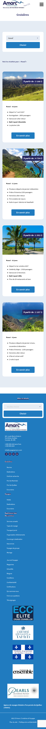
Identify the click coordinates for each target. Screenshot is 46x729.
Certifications (11, 587)
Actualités (10, 569)
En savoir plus (23, 135)
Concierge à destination (14, 539)
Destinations (11, 472)
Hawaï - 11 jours (12, 183)
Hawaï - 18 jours (12, 107)
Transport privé (12, 530)
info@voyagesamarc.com (13, 450)
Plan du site (14, 722)
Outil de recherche (13, 476)
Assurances (10, 544)
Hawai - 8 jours (11, 337)
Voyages (8, 494)
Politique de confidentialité (28, 722)
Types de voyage (12, 526)
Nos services (9, 516)
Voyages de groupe (13, 548)
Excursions (10, 490)
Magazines (10, 564)
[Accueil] (13, 4)
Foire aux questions (13, 596)
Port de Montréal (12, 481)
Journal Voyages (12, 560)
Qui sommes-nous (13, 591)
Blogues (9, 573)
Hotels (9, 500)
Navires (9, 467)
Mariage (9, 553)
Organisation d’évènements (16, 535)
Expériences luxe (11, 513)
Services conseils (12, 521)
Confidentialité (11, 582)
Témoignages (11, 600)
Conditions (10, 578)
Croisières (8, 462)
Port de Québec (12, 485)
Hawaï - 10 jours (12, 260)
